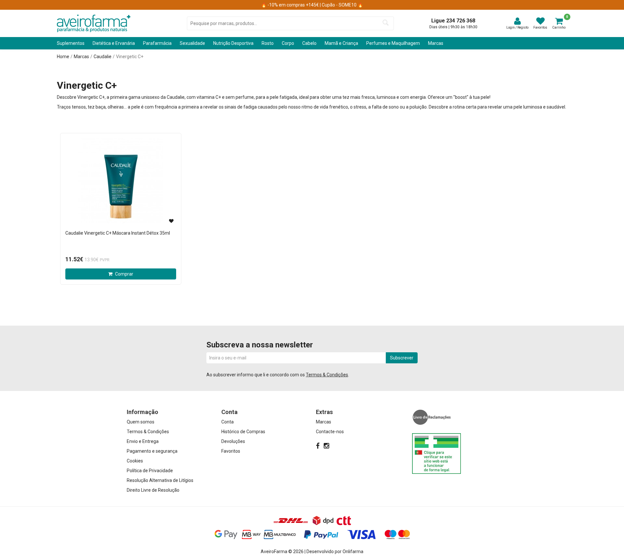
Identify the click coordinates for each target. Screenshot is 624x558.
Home (63, 56)
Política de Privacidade (150, 470)
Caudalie (102, 56)
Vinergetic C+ (129, 56)
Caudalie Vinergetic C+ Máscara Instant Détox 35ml (117, 233)
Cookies (135, 460)
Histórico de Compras (243, 431)
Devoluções (233, 441)
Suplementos (70, 43)
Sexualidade (192, 43)
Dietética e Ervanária (114, 43)
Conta (227, 421)
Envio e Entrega (143, 441)
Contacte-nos (330, 431)
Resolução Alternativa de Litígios (160, 480)
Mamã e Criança (341, 43)
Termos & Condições (327, 374)
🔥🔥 (312, 4)
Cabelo (309, 43)
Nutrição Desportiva (233, 43)
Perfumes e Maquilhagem (393, 43)
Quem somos (140, 421)
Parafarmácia (157, 43)
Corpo (288, 43)
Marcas (435, 43)
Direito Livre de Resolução (153, 490)
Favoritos (230, 451)
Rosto (268, 43)
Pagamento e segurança (152, 451)
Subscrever (401, 357)
